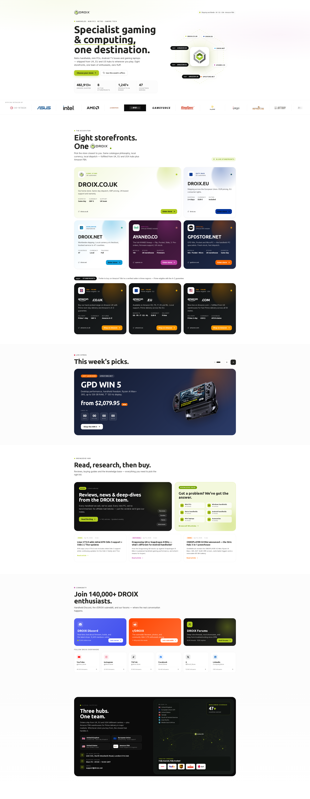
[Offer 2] (218, 362)
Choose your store (85, 73)
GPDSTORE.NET (209, 76)
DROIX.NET (221, 48)
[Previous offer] (227, 362)
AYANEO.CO (220, 65)
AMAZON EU (182, 64)
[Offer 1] (215, 362)
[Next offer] (233, 362)
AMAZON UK (193, 76)
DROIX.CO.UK (192, 36)
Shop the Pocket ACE (93, 435)
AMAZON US (182, 48)
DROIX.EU (209, 36)
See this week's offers (115, 73)
